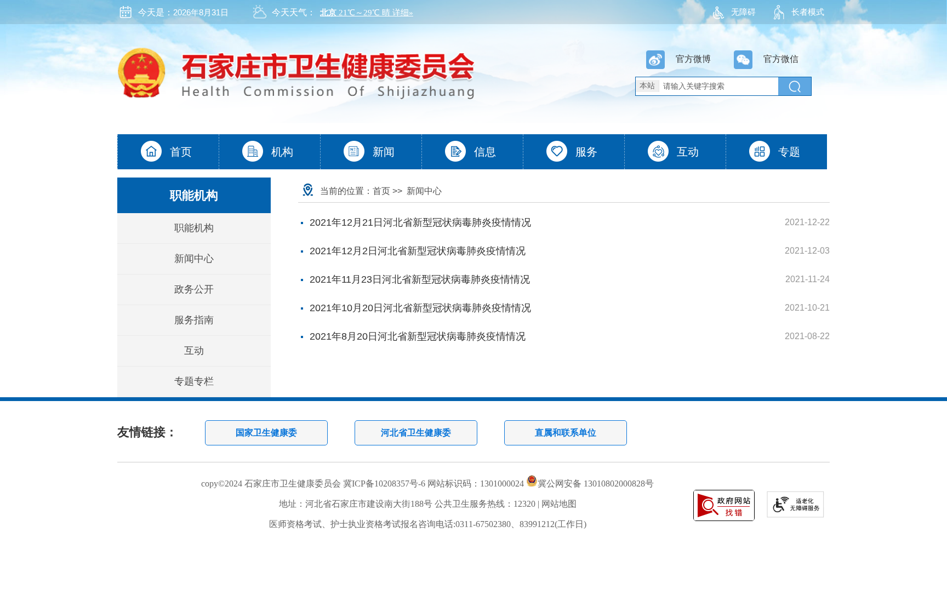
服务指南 (194, 319)
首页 (381, 191)
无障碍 (743, 11)
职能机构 (194, 227)
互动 (194, 350)
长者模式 (807, 11)
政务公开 (194, 289)
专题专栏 (194, 381)
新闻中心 (194, 258)
